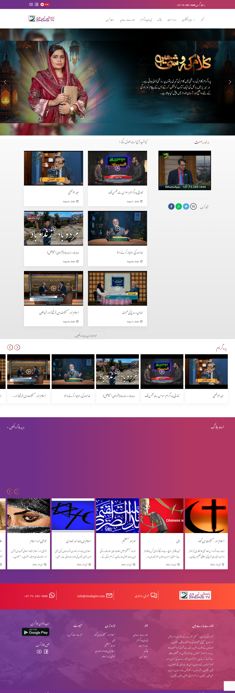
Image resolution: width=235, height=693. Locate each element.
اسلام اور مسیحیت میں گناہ (104, 634)
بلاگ (159, 19)
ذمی (113, 639)
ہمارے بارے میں (127, 19)
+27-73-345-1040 (35, 595)
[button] (5, 82)
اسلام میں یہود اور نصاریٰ (105, 650)
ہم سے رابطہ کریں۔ (74, 634)
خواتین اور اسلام (108, 656)
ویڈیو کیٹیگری (187, 19)
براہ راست (171, 19)
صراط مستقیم (110, 645)
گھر (202, 19)
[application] (184, 170)
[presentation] (17, 347)
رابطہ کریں (110, 19)
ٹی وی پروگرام (146, 19)
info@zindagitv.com (91, 595)
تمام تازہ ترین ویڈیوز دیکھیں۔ (85, 335)
